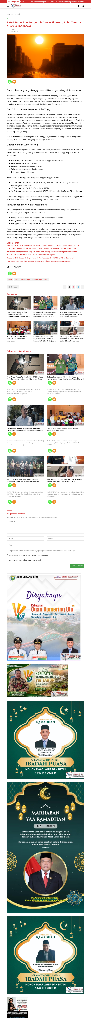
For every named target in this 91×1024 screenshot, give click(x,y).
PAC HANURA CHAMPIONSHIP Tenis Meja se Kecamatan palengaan (31, 255)
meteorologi (37, 280)
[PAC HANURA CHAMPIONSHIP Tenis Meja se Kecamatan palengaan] (19, 328)
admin (13, 30)
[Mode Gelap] (79, 6)
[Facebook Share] (64, 287)
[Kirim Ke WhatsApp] (82, 287)
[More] (14, 82)
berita (10, 280)
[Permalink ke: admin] (8, 30)
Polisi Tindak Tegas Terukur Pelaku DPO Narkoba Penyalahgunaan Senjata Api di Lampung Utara (43, 245)
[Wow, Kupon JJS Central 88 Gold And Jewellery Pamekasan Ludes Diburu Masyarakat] (72, 328)
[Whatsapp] (10, 82)
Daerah (9, 19)
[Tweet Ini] (69, 287)
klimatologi (25, 280)
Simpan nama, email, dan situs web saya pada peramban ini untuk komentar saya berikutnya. (42, 551)
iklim (17, 280)
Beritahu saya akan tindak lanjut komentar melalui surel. (29, 555)
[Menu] (8, 6)
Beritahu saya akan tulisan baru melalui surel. (25, 560)
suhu (46, 280)
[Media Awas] (15, 6)
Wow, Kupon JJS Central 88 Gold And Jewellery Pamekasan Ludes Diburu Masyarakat (38, 261)
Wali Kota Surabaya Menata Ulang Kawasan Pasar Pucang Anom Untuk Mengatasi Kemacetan (42, 252)
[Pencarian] (83, 6)
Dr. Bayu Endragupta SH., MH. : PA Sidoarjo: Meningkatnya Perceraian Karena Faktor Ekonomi (41, 249)
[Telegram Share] (78, 287)
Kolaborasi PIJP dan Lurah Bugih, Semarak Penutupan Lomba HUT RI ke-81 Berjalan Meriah (40, 258)
